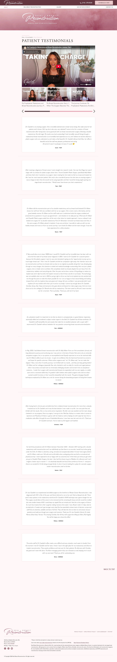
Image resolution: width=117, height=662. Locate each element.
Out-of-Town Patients (83, 7)
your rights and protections (46, 642)
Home (23, 37)
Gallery (59, 7)
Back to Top (109, 569)
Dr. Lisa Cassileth (29, 37)
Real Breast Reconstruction (32, 7)
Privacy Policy (78, 631)
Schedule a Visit (104, 3)
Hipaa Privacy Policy (90, 631)
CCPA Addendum (101, 631)
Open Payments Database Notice (81, 642)
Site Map (110, 631)
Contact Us (109, 7)
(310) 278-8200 (11, 643)
